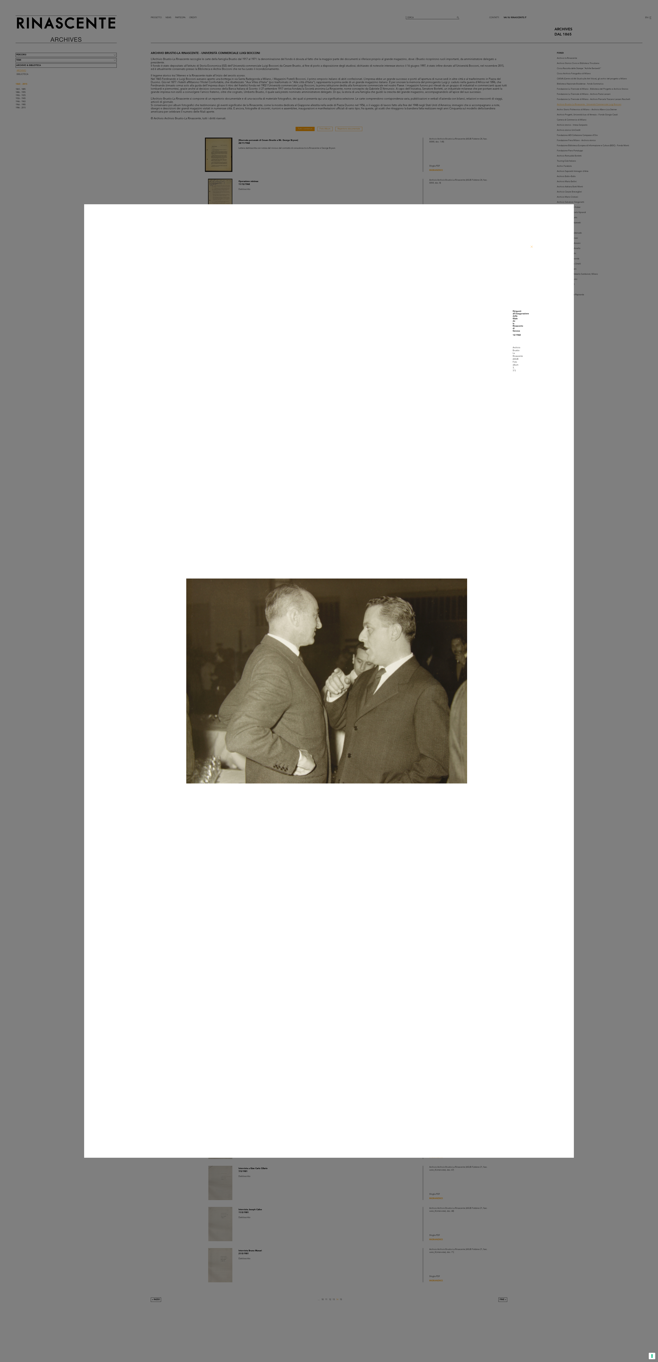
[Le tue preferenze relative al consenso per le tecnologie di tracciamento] (652, 1356)
